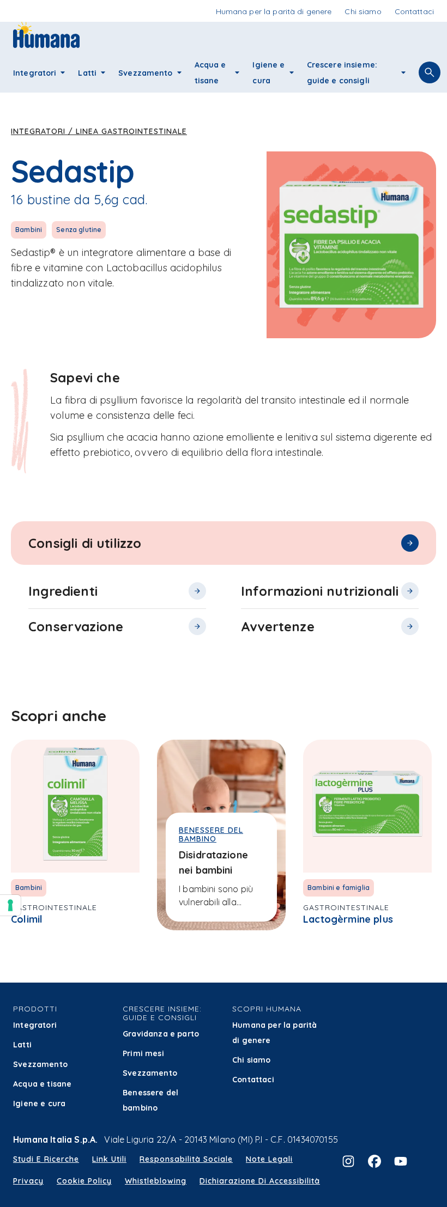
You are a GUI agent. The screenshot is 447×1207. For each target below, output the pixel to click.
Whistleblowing (155, 1180)
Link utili (109, 1159)
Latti (22, 1045)
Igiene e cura (39, 1103)
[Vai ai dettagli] (410, 543)
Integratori (35, 1025)
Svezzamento (40, 1064)
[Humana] (46, 44)
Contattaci (253, 1079)
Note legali (269, 1159)
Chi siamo (251, 1060)
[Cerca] (429, 72)
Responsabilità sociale (186, 1159)
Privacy (28, 1180)
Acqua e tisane (42, 1084)
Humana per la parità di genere (274, 1032)
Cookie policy (84, 1180)
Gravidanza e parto (161, 1034)
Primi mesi (143, 1053)
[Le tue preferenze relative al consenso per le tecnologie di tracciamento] (10, 905)
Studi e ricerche (46, 1159)
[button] (62, 72)
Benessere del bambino (150, 1100)
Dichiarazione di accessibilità (260, 1180)
